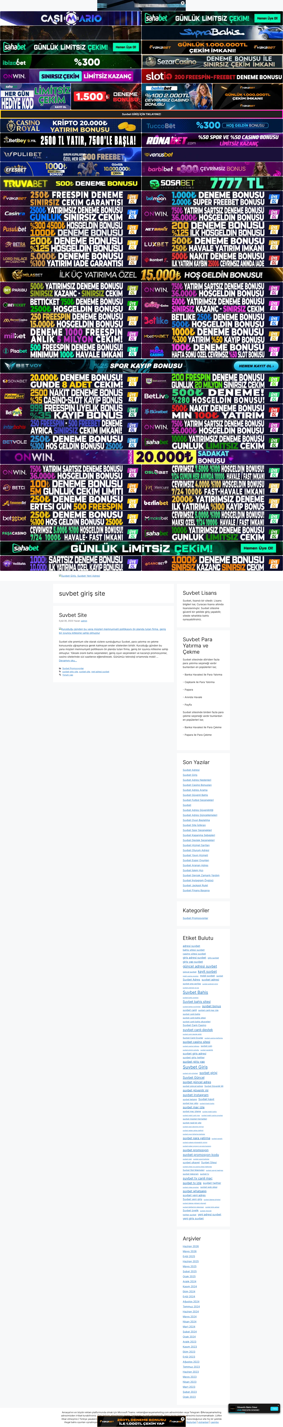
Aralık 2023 (189, 1341)
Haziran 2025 (191, 1261)
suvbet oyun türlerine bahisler (194, 1134)
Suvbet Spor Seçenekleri (197, 830)
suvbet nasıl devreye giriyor (193, 1127)
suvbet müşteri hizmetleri (195, 1119)
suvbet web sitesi (208, 1187)
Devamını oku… (68, 660)
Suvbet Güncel (193, 1077)
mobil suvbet (207, 975)
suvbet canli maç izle (208, 1010)
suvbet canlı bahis (191, 1014)
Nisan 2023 (189, 1381)
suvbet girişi (208, 1073)
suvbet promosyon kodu (201, 1155)
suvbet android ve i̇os (191, 988)
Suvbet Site (73, 615)
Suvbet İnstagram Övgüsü (198, 880)
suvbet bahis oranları (191, 998)
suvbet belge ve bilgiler (192, 1007)
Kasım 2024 (190, 1286)
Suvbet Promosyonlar (73, 668)
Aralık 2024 (189, 1281)
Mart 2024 (189, 1326)
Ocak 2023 (189, 1396)
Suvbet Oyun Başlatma (196, 820)
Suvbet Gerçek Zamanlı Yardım (201, 875)
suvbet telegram (191, 1174)
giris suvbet (213, 958)
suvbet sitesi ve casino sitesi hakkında (197, 1167)
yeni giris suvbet (193, 1218)
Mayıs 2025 (189, 1266)
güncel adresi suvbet (200, 966)
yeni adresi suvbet (100, 671)
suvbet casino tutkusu (191, 1046)
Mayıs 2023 (190, 1376)
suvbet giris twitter (194, 1057)
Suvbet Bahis (195, 992)
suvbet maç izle (194, 1107)
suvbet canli (190, 1010)
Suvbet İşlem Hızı (193, 870)
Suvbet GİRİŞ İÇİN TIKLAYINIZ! (141, 114)
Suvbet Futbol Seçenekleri (198, 800)
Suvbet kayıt (206, 1099)
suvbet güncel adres (197, 1082)
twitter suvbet (189, 1214)
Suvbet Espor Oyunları (196, 860)
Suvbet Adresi (191, 769)
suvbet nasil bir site (192, 1122)
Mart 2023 (189, 1386)
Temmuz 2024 (191, 1306)
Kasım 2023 (190, 1346)
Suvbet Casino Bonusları (197, 785)
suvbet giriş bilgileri (190, 1073)
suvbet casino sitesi (196, 1042)
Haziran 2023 (191, 1371)
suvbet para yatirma (196, 1138)
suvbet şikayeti (206, 1211)
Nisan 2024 (189, 1321)
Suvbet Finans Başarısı (196, 890)
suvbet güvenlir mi (195, 1090)
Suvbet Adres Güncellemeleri (200, 815)
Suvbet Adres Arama (195, 790)
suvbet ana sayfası (192, 983)
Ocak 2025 (189, 1276)
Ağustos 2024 (191, 1301)
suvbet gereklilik (206, 1050)
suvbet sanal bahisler (201, 1159)
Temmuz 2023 (191, 1366)
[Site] (70, 198)
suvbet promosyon (196, 1150)
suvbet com (206, 1046)
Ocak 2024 (189, 1336)
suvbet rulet (187, 1159)
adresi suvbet (191, 946)
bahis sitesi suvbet (194, 949)
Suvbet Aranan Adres (195, 865)
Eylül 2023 (189, 1356)
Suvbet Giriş (190, 775)
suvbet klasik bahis (207, 1103)
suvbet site (84, 671)
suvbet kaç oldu (190, 1103)
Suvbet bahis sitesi (197, 1001)
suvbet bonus (211, 1006)
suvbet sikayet (191, 1162)
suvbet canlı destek (198, 1030)
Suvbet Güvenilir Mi (213, 1086)
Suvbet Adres (191, 979)
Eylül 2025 (189, 1256)
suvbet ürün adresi (212, 1207)
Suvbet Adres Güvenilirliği (198, 810)
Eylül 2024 (189, 1296)
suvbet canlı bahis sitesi (194, 1017)
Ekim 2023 (189, 1351)
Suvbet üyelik (191, 1210)
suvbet (219, 976)
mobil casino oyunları (191, 976)
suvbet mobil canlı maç (191, 1115)
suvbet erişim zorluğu (191, 1050)
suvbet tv (204, 1174)
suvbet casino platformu (214, 1038)
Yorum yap (67, 675)
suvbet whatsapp (195, 1191)
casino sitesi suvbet (194, 953)
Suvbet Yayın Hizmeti (195, 855)
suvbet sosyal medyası (214, 1170)
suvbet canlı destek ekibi (192, 1034)
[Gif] (141, 275)
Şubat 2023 (190, 1391)
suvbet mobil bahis (209, 1112)
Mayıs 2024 (190, 1316)
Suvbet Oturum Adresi (196, 850)
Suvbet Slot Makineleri (193, 1170)
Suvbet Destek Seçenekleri (199, 840)
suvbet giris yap (194, 1061)
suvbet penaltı (217, 1139)
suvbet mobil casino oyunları (212, 1115)
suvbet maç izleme (192, 1111)
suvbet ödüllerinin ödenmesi (193, 1207)
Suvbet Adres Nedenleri (197, 780)
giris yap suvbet (193, 961)
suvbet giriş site (70, 671)
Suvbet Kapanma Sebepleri (199, 835)
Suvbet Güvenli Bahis (195, 795)
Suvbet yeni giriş (192, 1199)
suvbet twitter (212, 1183)
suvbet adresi (210, 979)
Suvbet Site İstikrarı (194, 825)
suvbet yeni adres (194, 1195)
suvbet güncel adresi (193, 1086)
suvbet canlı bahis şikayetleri (196, 1021)
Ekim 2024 (189, 1291)
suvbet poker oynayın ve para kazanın (197, 1146)
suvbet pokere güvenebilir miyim (195, 1142)
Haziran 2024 (191, 1311)
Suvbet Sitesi (209, 1162)
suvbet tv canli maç (198, 1178)
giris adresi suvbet (194, 957)
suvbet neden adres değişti (193, 1130)
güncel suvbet (189, 972)
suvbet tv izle (192, 1183)
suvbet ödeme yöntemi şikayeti (194, 1203)
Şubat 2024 (190, 1331)
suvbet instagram (196, 1095)
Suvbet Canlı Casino (194, 1025)
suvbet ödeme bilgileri (212, 1200)
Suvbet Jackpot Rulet (195, 885)
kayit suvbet (207, 971)
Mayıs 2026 (190, 1251)
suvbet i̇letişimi (190, 1099)
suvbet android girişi (210, 984)
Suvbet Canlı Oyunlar (193, 1038)
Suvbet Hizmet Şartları (196, 845)
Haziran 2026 (191, 1246)
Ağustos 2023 (191, 1361)
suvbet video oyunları (191, 1187)
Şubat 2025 (190, 1271)
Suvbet (187, 805)
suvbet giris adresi (194, 1053)
